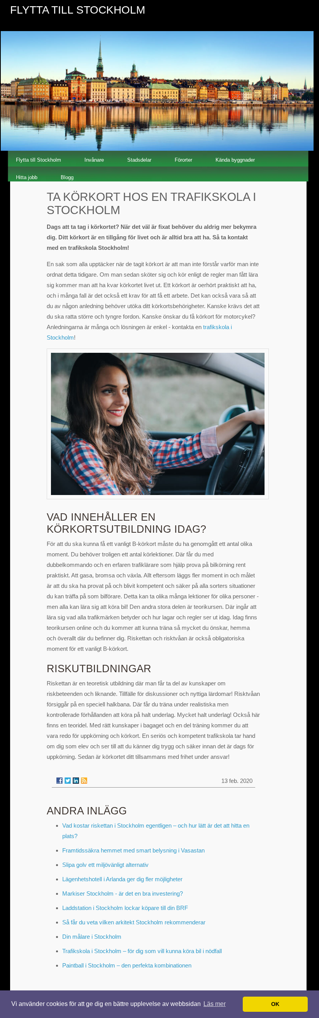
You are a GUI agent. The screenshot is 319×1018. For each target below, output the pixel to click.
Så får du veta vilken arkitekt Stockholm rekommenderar (133, 922)
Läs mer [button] (214, 1004)
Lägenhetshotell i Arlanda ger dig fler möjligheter (122, 879)
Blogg (67, 177)
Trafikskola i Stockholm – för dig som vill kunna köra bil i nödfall (142, 951)
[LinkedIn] (76, 780)
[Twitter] (68, 780)
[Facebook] (59, 780)
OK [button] (275, 1004)
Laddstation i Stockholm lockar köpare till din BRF (125, 908)
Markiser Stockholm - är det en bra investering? (122, 893)
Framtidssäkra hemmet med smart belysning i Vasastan (133, 850)
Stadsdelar (139, 160)
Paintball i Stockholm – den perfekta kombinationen (126, 965)
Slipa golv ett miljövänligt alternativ (105, 864)
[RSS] (84, 780)
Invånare (94, 160)
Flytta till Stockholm (38, 160)
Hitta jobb (26, 177)
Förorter (183, 160)
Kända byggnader (235, 160)
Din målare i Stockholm (91, 936)
